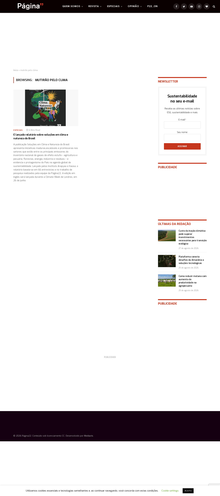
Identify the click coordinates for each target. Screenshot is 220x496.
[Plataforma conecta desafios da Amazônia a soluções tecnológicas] (167, 261)
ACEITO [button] (188, 490)
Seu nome (182, 132)
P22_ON (152, 6)
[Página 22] (24, 6)
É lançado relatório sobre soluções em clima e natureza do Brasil (40, 136)
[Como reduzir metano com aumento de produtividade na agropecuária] (167, 280)
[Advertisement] (110, 41)
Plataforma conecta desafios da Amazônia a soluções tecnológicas (191, 260)
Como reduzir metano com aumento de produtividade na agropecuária (193, 281)
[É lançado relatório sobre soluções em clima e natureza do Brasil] (45, 108)
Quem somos (71, 6)
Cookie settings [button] (170, 490)
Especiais (113, 6)
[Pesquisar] (213, 6)
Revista (93, 6)
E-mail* (182, 119)
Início (15, 70)
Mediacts (88, 435)
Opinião (133, 6)
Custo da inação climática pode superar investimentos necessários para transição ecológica (193, 237)
